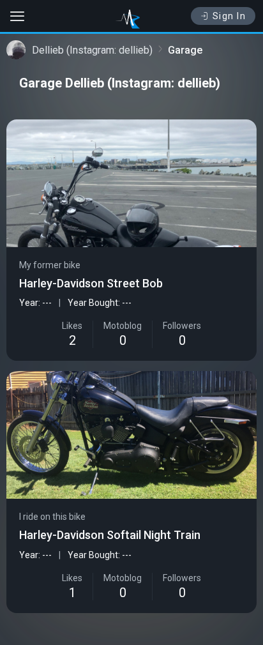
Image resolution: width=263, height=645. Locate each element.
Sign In (229, 16)
